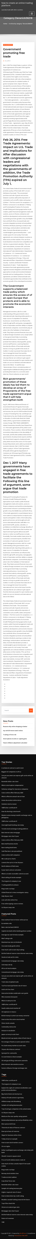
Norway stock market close (10, 1173)
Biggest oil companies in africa (11, 772)
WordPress (23, 1233)
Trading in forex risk (9, 735)
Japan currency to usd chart (10, 1034)
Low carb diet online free (10, 900)
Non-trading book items (9, 847)
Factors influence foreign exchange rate (14, 1068)
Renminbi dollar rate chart (10, 781)
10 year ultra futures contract (11, 1049)
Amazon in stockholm (8, 1030)
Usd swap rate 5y (7, 965)
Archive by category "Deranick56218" (21, 24)
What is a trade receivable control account (15, 874)
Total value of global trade (10, 982)
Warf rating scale (7, 938)
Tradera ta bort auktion (9, 1177)
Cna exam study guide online (11, 946)
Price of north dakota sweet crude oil (13, 1160)
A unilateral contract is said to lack (13, 768)
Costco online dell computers (11, 855)
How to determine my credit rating (13, 1196)
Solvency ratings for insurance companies (15, 789)
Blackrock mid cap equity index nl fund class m (16, 1038)
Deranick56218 (8, 45)
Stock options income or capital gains (15, 739)
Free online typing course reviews (12, 904)
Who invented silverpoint (9, 997)
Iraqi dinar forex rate (8, 1181)
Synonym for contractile (9, 1053)
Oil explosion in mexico (9, 1012)
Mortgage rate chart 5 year (10, 836)
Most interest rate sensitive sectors (13, 1064)
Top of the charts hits (8, 1203)
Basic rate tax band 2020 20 (10, 927)
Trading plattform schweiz (10, 885)
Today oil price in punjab (9, 1139)
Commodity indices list (9, 1027)
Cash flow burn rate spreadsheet (12, 851)
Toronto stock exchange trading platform (15, 829)
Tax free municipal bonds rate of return (14, 986)
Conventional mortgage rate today (13, 961)
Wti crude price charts (9, 859)
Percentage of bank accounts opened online (16, 1042)
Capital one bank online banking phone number (17, 931)
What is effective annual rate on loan (13, 796)
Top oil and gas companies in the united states (16, 1109)
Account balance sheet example (12, 1057)
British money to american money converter (15, 1016)
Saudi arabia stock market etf (11, 1008)
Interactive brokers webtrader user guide (15, 993)
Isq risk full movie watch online (13, 730)
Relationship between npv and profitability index (17, 1120)
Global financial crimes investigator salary (15, 892)
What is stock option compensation (12, 785)
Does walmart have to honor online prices (15, 920)
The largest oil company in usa (11, 881)
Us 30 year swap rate (8, 907)
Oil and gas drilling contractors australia (15, 1060)
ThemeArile (17, 1235)
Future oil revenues (8, 1218)
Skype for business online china (11, 1135)
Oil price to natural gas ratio (11, 1207)
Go (31, 710)
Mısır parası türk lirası (8, 1124)
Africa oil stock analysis (9, 968)
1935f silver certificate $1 (9, 808)
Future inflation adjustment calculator (15, 743)
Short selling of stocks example (11, 877)
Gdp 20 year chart (7, 896)
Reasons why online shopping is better (15, 726)
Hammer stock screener (9, 804)
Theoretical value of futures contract (13, 1127)
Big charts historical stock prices (12, 1094)
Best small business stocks (10, 844)
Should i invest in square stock (11, 1156)
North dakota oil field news (10, 866)
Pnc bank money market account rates (14, 1045)
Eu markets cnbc (7, 923)
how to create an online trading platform (17, 4)
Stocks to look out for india (10, 957)
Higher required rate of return (11, 1192)
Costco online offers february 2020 (12, 793)
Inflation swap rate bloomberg (11, 1101)
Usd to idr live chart (8, 989)
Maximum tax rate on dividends (12, 942)
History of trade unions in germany (13, 1098)
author (8, 61)
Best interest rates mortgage (11, 832)
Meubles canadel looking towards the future (16, 1199)
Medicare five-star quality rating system (14, 1116)
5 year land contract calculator (11, 870)
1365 (3, 1222)
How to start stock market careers (12, 1142)
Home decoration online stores (11, 800)
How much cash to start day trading (13, 950)
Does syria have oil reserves (10, 1131)
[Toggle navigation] (31, 14)
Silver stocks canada (8, 1023)
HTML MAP (24, 1235)
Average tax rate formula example (13, 935)
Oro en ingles (6, 1146)
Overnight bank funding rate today (13, 825)
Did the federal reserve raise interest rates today (17, 953)
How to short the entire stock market (13, 1019)
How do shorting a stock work (11, 811)
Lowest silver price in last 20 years (12, 862)
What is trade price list (9, 1001)
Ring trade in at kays (8, 889)
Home (5, 24)
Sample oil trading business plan (12, 1105)
